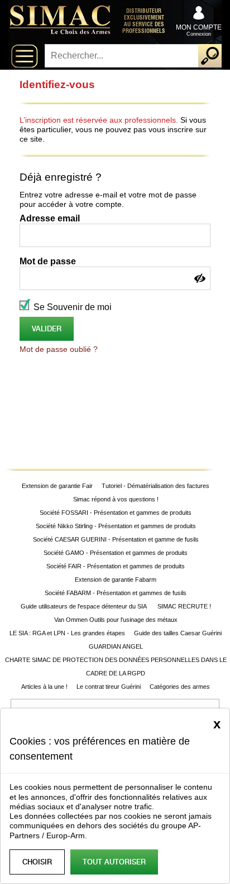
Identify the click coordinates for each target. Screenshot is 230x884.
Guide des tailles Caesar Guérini (178, 633)
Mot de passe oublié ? (59, 349)
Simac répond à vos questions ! (116, 499)
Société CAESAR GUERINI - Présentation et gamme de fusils (116, 539)
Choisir (37, 862)
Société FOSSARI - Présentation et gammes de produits (115, 512)
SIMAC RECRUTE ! (184, 606)
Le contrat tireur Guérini (108, 686)
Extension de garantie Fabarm (115, 579)
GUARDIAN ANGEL (116, 646)
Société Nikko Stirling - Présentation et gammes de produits (116, 526)
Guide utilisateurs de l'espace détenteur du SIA (84, 606)
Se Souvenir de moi (72, 307)
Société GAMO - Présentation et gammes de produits (116, 552)
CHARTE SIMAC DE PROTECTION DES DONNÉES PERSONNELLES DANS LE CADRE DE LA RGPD (116, 666)
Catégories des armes (180, 686)
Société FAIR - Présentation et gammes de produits (115, 566)
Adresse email (50, 218)
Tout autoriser (114, 862)
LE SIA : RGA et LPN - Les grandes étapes (67, 633)
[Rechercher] (210, 55)
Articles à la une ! (44, 686)
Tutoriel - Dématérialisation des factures (155, 485)
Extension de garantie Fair (57, 485)
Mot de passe (48, 261)
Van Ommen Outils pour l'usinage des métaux (116, 619)
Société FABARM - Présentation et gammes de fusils (115, 593)
